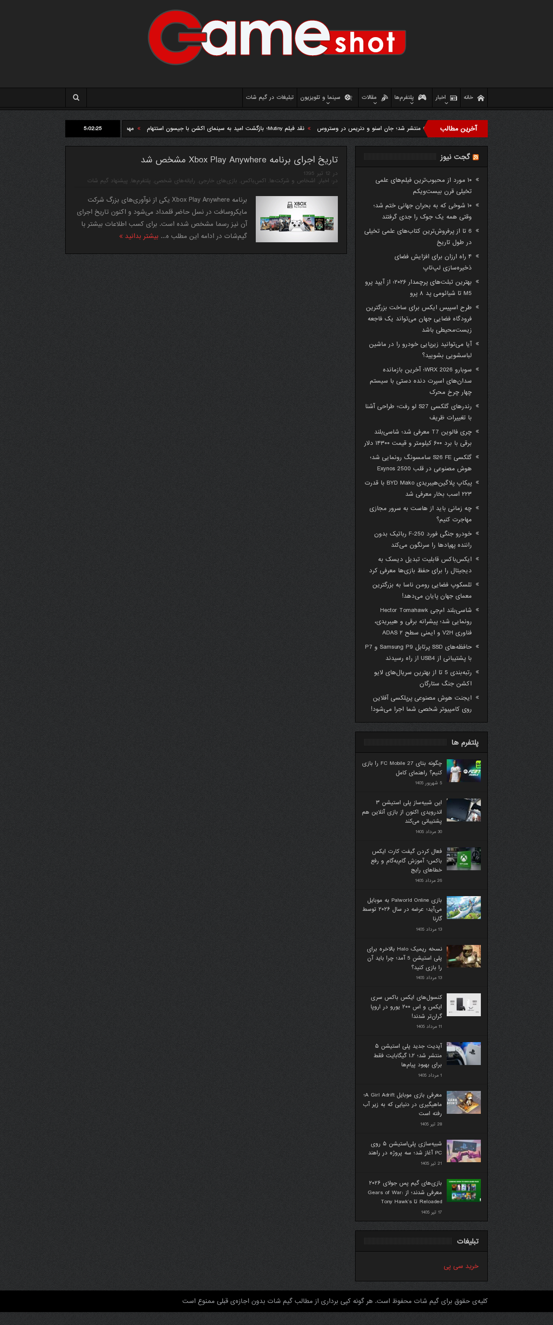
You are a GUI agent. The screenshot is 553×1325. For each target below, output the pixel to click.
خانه (468, 97)
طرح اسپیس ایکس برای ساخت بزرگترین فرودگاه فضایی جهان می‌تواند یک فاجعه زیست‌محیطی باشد (419, 319)
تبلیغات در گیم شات (270, 97)
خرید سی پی (461, 1266)
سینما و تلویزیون (320, 97)
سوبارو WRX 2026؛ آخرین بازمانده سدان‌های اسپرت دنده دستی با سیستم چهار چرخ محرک (421, 381)
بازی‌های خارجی (218, 181)
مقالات (369, 97)
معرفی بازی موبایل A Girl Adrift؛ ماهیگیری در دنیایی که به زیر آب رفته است (402, 1104)
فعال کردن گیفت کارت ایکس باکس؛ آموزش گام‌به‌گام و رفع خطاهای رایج (406, 860)
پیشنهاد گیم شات (107, 181)
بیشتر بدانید (141, 236)
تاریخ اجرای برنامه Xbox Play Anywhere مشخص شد (239, 160)
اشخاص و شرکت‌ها (292, 181)
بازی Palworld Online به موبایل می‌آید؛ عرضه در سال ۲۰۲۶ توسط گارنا (402, 909)
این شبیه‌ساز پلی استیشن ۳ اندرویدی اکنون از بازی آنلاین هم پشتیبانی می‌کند (402, 812)
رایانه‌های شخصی (174, 181)
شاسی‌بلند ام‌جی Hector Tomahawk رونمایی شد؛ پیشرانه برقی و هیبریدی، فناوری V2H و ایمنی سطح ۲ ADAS (423, 621)
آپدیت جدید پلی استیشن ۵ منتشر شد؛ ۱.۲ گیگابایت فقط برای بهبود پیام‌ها (407, 1055)
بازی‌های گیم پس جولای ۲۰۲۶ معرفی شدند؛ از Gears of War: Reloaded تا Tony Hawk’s (405, 1192)
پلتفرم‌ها (404, 97)
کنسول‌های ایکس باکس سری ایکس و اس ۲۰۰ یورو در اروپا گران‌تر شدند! (406, 1006)
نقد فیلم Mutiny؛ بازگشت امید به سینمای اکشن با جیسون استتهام (261, 128)
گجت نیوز (455, 157)
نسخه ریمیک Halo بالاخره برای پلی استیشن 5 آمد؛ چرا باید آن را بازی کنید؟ (404, 958)
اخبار (440, 97)
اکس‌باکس (253, 181)
